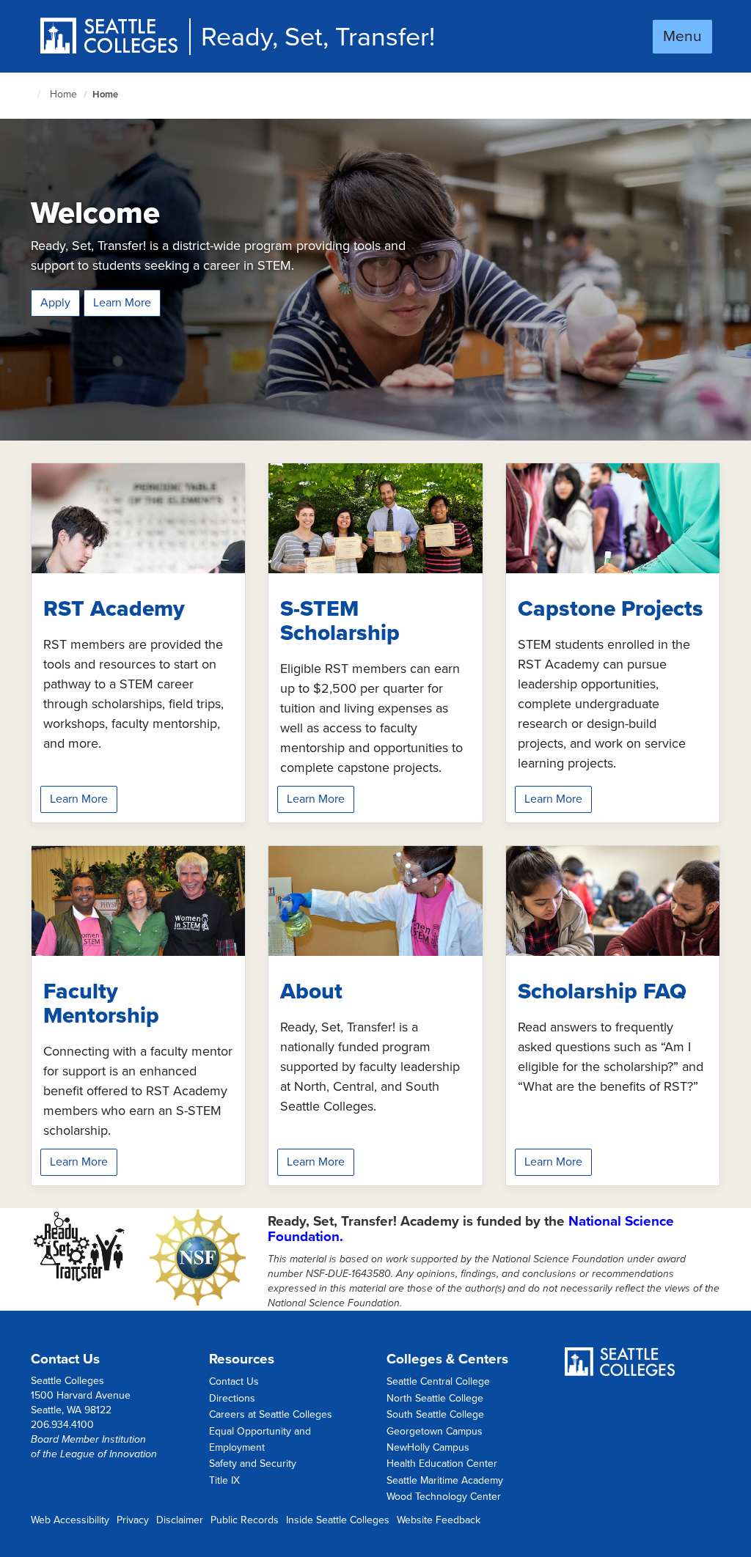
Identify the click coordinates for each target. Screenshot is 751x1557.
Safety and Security (252, 1463)
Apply (55, 302)
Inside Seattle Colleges (337, 1520)
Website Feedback (438, 1520)
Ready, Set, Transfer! (318, 37)
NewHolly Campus (428, 1447)
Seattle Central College (438, 1381)
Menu (682, 36)
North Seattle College (435, 1398)
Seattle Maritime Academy (445, 1480)
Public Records (244, 1520)
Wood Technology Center (444, 1496)
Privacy (133, 1520)
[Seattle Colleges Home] (114, 37)
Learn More (122, 302)
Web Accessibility (70, 1520)
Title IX (224, 1480)
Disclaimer (179, 1520)
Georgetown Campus (435, 1431)
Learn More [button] (79, 799)
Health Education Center (442, 1463)
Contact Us (234, 1381)
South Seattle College (435, 1414)
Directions (232, 1398)
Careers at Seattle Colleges (270, 1414)
